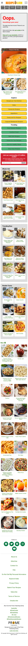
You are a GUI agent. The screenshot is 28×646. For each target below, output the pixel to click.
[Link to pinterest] (17, 544)
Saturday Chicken (21, 530)
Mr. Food (14, 614)
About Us (14, 557)
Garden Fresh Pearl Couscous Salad (7, 418)
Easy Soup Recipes (14, 149)
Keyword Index (14, 579)
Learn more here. (14, 630)
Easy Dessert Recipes (14, 128)
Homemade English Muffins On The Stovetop (20, 399)
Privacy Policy (11, 160)
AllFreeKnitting (14, 612)
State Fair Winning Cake (19, 200)
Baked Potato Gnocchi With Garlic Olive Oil (20, 379)
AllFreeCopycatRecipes (14, 617)
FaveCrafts (14, 608)
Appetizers (14, 113)
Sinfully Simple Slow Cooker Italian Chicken (8, 276)
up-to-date (18, 30)
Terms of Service (14, 596)
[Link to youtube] (14, 548)
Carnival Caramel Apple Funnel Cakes (8, 217)
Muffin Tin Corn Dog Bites (20, 276)
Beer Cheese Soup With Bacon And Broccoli (7, 93)
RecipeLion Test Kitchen (14, 101)
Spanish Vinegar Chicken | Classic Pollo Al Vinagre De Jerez (7, 360)
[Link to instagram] (22, 544)
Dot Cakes (20, 455)
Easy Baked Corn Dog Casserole (8, 259)
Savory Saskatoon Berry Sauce (21, 418)
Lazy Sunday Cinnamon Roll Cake (8, 317)
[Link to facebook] (6, 544)
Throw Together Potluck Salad (8, 184)
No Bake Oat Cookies (21, 512)
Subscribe (14, 592)
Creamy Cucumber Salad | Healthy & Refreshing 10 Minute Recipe (7, 474)
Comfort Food (14, 132)
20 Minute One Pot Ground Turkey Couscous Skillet (7, 380)
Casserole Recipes (14, 109)
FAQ (14, 570)
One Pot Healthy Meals (14, 144)
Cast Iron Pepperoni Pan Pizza (7, 512)
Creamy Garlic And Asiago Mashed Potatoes (8, 241)
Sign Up (23, 162)
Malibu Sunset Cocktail (20, 493)
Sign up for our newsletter (10, 35)
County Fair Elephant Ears (20, 317)
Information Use (19, 160)
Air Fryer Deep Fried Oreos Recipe (19, 184)
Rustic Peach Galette (21, 436)
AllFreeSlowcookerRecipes (14, 619)
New (2, 343)
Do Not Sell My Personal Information (14, 574)
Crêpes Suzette (20, 300)
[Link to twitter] (11, 544)
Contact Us (14, 565)
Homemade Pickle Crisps (19, 217)
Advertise (14, 561)
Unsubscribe (14, 601)
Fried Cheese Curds (8, 200)
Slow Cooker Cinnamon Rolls (20, 241)
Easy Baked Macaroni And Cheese (20, 92)
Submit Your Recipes (14, 587)
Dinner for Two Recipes (14, 140)
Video (14, 105)
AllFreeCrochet (14, 610)
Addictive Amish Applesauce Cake (20, 259)
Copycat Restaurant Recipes (14, 121)
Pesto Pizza (21, 472)
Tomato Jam (21, 358)
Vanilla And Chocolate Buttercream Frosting (7, 531)
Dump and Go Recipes (14, 117)
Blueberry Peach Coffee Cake (7, 437)
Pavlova (7, 398)
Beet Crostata (19, 333)
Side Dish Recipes (14, 136)
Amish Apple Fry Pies (8, 300)
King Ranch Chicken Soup (14, 75)
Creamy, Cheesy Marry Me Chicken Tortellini (7, 494)
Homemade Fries (7, 455)
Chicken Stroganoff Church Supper (8, 334)
